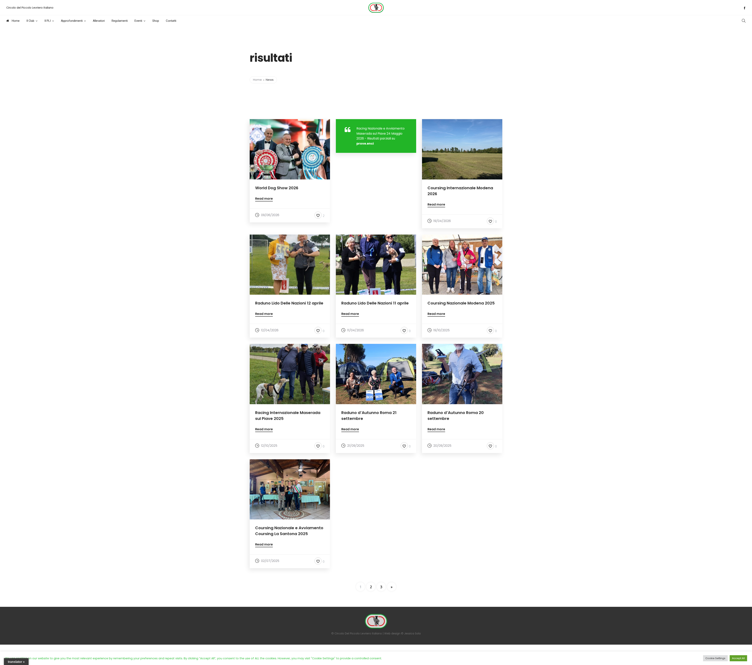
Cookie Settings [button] (715, 658)
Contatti (171, 21)
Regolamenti (120, 21)
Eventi (138, 21)
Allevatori (99, 21)
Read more (264, 199)
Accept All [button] (738, 658)
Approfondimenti (72, 21)
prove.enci (365, 143)
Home (15, 21)
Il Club (30, 21)
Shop (155, 21)
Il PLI (47, 21)
